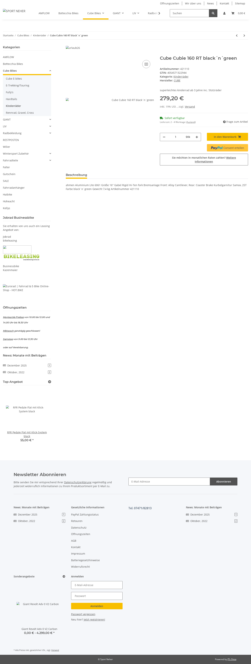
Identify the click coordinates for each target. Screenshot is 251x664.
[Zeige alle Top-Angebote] (49, 382)
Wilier (6, 146)
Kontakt (224, 3)
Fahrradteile (10, 160)
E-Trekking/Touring (17, 85)
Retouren (77, 521)
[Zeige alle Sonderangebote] (64, 576)
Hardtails (11, 99)
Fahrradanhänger (14, 187)
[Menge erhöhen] (197, 137)
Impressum (78, 553)
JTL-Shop (231, 659)
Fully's (9, 92)
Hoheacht (9, 201)
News (210, 3)
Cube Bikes (10, 70)
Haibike (7, 194)
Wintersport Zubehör (16, 153)
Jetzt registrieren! (94, 619)
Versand (190, 106)
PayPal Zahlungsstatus (85, 514)
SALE (6, 181)
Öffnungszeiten (169, 3)
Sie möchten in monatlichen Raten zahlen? (204, 159)
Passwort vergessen (83, 614)
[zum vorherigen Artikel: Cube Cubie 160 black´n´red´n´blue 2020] (237, 35)
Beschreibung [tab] (76, 175)
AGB (73, 540)
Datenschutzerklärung (78, 482)
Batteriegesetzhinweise (85, 560)
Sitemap (240, 3)
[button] (224, 13)
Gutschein (9, 174)
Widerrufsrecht (80, 566)
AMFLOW (8, 57)
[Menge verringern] (164, 137)
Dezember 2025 (28, 365)
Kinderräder (181, 76)
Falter (6, 167)
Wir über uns (193, 3)
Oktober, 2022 (28, 372)
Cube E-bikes (14, 78)
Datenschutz (79, 527)
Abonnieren (223, 481)
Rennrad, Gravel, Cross (20, 112)
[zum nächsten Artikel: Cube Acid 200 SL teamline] (244, 35)
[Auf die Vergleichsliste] (146, 64)
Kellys (6, 208)
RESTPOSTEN (11, 140)
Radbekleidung (12, 133)
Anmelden (96, 606)
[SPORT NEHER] (14, 11)
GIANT (7, 119)
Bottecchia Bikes (13, 64)
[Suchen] (213, 13)
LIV (4, 126)
